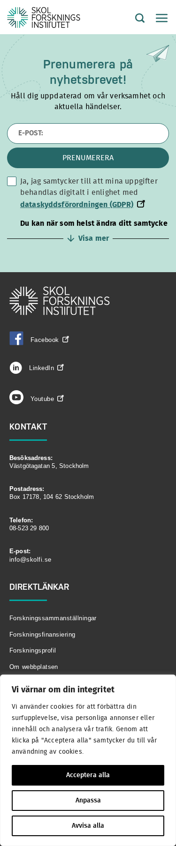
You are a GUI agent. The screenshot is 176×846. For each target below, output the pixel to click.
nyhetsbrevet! (88, 80)
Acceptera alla (88, 775)
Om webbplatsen (33, 666)
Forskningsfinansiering (42, 634)
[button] (88, 231)
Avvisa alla (88, 826)
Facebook (45, 339)
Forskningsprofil (32, 650)
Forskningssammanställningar (53, 618)
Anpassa (88, 800)
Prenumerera (88, 158)
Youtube (42, 398)
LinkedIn (40, 367)
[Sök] (133, 18)
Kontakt (28, 426)
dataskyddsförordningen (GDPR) (77, 204)
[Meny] (157, 18)
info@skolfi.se (30, 559)
